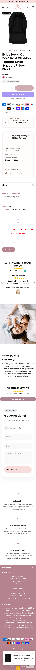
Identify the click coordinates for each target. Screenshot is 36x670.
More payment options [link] (18, 99)
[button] (3, 7)
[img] (18, 268)
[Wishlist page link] (24, 7)
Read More (8, 250)
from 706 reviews (16, 271)
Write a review (18, 399)
